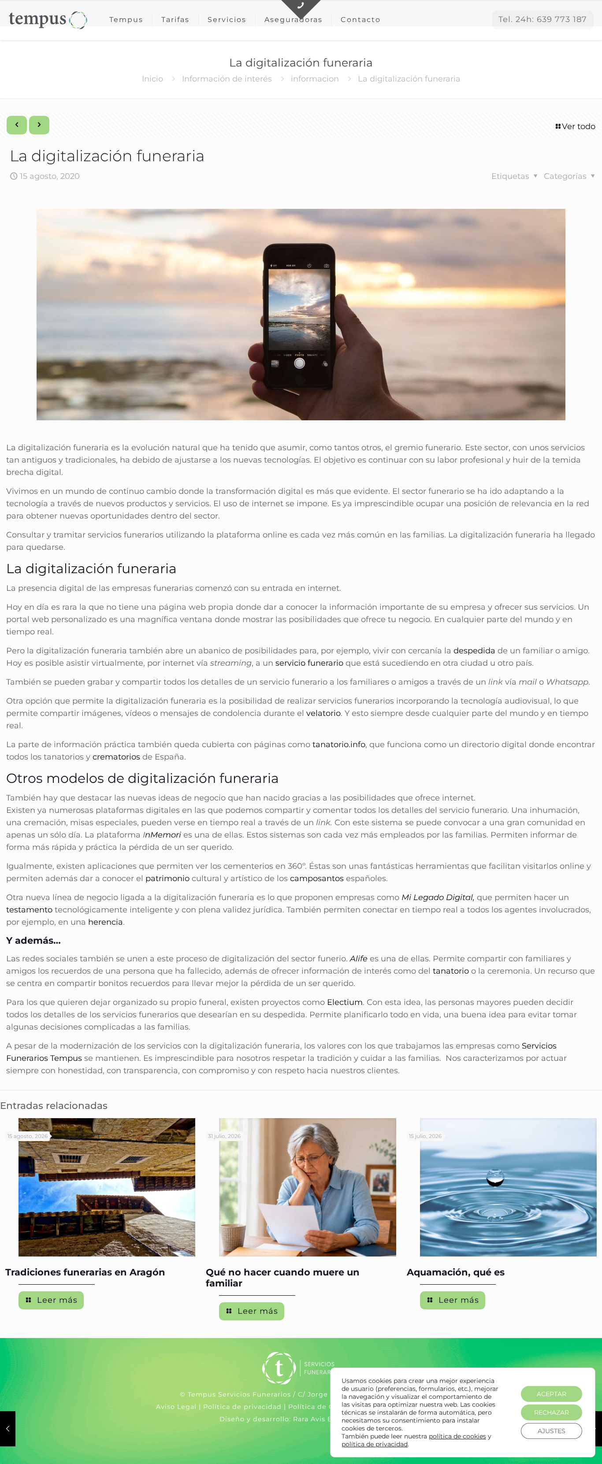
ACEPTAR (551, 1394)
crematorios (116, 757)
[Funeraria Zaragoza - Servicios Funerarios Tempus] (48, 19)
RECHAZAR (551, 1412)
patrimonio (167, 878)
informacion (315, 79)
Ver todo (578, 126)
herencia (105, 922)
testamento (29, 910)
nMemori (163, 835)
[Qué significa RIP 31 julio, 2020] (7, 1428)
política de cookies (457, 1436)
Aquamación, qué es (456, 1272)
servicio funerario (309, 663)
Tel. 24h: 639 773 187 (542, 19)
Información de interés (227, 79)
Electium (345, 1002)
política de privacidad (375, 1444)
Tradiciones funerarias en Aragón (85, 1272)
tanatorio (451, 971)
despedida (474, 651)
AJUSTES (551, 1431)
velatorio (323, 713)
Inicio (152, 79)
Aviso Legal (176, 1407)
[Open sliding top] (301, 10)
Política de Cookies (322, 1407)
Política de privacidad (242, 1407)
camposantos (317, 878)
